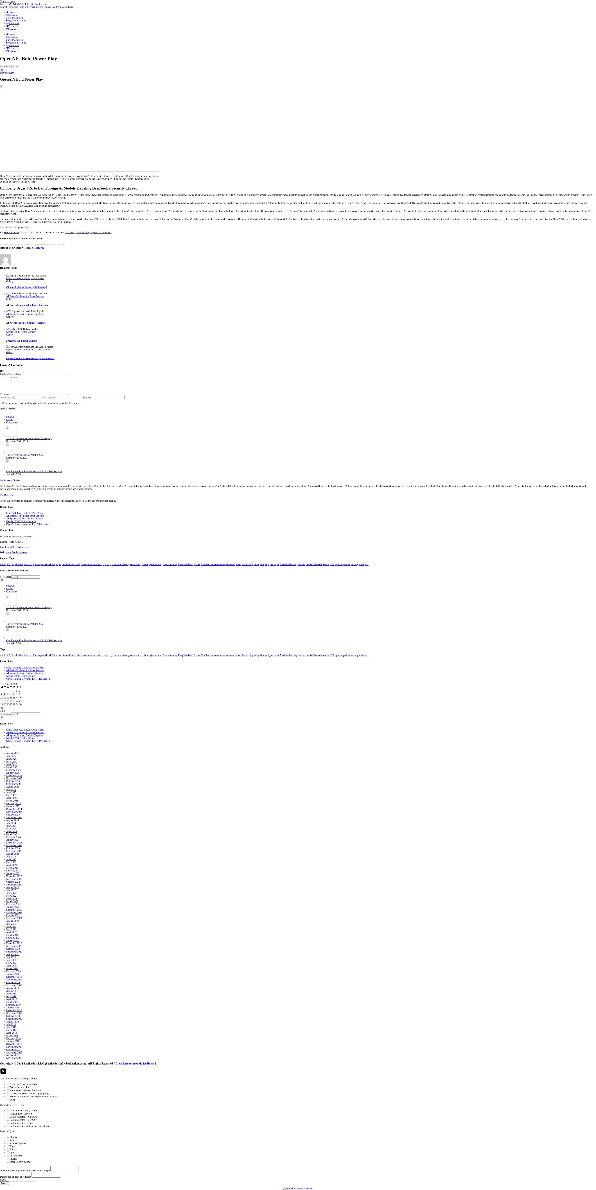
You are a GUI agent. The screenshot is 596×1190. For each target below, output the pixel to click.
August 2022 (12, 887)
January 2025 (12, 806)
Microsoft (317, 564)
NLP (332, 564)
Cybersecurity (82, 232)
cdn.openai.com (20, 227)
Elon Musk (206, 564)
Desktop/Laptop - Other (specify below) (29, 1126)
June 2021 (11, 926)
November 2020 (14, 946)
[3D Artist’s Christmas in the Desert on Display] (11, 435)
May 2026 (11, 761)
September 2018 (14, 1018)
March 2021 (12, 935)
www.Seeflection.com (16, 552)
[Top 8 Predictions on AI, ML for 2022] (11, 452)
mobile (326, 564)
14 (14, 697)
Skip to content (7, 1)
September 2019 (14, 985)
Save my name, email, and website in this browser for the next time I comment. (41, 403)
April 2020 (11, 965)
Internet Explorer (17, 1143)
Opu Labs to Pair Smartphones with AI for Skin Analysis (34, 471)
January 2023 (12, 873)
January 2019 (12, 1007)
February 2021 (13, 937)
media (309, 564)
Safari (12, 1140)
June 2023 (11, 859)
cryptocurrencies (118, 564)
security (354, 564)
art (57, 564)
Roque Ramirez (11, 232)
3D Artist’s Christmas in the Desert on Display (29, 438)
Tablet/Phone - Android (20, 1113)
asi (60, 564)
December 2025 (14, 775)
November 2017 (14, 1046)
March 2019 (12, 1002)
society (362, 564)
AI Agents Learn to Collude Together (24, 314)
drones (197, 564)
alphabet (19, 564)
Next (11, 72)
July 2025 (11, 789)
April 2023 (11, 865)
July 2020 (11, 957)
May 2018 (11, 1030)
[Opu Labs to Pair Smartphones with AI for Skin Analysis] (11, 468)
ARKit (51, 564)
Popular (10, 416)
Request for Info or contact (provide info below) (32, 1096)
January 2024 (12, 839)
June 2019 (11, 993)
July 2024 (11, 823)
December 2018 (14, 1010)
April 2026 (11, 764)
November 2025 (14, 778)
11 (5, 697)
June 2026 (11, 758)
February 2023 (13, 870)
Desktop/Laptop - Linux (21, 1123)
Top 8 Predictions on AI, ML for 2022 (24, 455)
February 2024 (13, 837)
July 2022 (11, 890)
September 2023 (14, 851)
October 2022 (13, 881)
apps (41, 564)
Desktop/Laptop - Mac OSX (23, 1120)
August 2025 (12, 786)
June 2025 (11, 792)
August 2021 (12, 921)
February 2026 (13, 770)
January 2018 (12, 1041)
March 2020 (12, 968)
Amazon (28, 564)
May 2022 (11, 895)
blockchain (74, 564)
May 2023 (11, 862)
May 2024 (11, 828)
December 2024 (14, 809)
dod (191, 564)
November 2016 (14, 1058)
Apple (36, 564)
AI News (69, 232)
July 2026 (11, 756)
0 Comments (105, 232)
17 (1, 701)
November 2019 (14, 979)
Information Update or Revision (25, 1090)
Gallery (10, 281)
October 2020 (13, 949)
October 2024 (13, 814)
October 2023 (13, 848)
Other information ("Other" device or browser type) (25, 1170)
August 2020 (12, 954)
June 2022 (11, 893)
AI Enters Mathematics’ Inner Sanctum (25, 296)
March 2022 (12, 901)
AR (46, 564)
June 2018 (11, 1027)
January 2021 (12, 940)
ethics (238, 564)
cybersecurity (155, 564)
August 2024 (12, 820)
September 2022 (14, 884)
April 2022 (11, 898)
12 (8, 697)
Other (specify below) (20, 1161)
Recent (9, 419)
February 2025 (13, 803)
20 (11, 701)
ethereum (230, 564)
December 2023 (14, 842)
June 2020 (11, 960)
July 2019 (11, 990)
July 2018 (11, 1024)
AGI (9, 564)
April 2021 (11, 932)
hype (270, 564)
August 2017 (12, 1055)
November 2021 (14, 912)
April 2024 (11, 831)
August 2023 (12, 853)
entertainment (219, 564)
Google (263, 564)
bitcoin (65, 564)
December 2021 (14, 909)
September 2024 (14, 817)
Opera (12, 1152)
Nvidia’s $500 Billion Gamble (21, 332)
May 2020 (11, 963)
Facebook (247, 564)
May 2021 (11, 929)
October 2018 (13, 1016)
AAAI (3, 564)
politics (346, 564)
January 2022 (12, 907)
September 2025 (14, 784)
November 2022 (14, 879)
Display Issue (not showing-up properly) (29, 1093)
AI (13, 564)
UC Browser (15, 1155)
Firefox (13, 1149)
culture (145, 564)
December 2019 (14, 976)
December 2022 (14, 876)
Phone (3, 1179)
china (83, 564)
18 (5, 701)
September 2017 (14, 1052)
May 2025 (11, 795)
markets (301, 564)
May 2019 (11, 996)
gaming (256, 564)
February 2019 (13, 1004)
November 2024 (14, 812)
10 (1, 697)
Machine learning (288, 564)
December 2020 (14, 943)
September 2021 (14, 918)
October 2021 (13, 915)
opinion (339, 564)
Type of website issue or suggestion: (18, 1078)
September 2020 (14, 951)
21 (14, 701)
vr (367, 564)
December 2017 (14, 1044)
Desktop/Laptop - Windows (23, 1116)
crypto (106, 564)
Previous (4, 72)
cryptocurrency (133, 564)
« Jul (2, 711)
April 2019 (11, 999)
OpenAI (94, 232)
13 (11, 697)
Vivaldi (13, 1158)
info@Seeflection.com (36, 4)
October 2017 (13, 1049)
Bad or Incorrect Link (20, 1087)
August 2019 (12, 988)
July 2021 (11, 923)
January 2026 (12, 772)
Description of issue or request (16, 1176)
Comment (5, 394)
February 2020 (13, 971)
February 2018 (13, 1038)
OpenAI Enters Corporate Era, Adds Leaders (28, 349)
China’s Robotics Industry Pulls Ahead (25, 278)
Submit (4, 1183)
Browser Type (7, 1131)
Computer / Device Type (12, 1105)
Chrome (13, 1137)
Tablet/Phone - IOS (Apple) (23, 1110)
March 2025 (12, 800)
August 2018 (12, 1021)
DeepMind (183, 564)
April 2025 (11, 798)
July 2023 (11, 856)
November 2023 (14, 845)
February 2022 (13, 904)
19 (8, 701)
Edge (12, 1146)
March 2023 (12, 867)
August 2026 (12, 753)
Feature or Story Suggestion (23, 1084)
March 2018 (12, 1035)
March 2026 (12, 767)
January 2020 (12, 974)
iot (278, 564)
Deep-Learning (170, 564)
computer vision (94, 564)
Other (12, 1099)
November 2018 (14, 1013)
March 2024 (12, 834)
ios (274, 564)
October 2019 (13, 982)
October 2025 (13, 781)
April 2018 (11, 1032)
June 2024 (11, 826)
